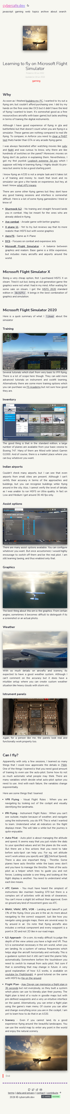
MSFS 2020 (49, 289)
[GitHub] (29, 1089)
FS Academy (34, 387)
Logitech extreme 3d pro (43, 160)
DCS (7, 241)
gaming (20, 11)
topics (36, 11)
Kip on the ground (31, 978)
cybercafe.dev (14, 5)
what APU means (26, 185)
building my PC (34, 100)
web (28, 11)
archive (45, 11)
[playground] (37, 1089)
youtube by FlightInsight (19, 974)
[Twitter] (33, 1089)
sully (64, 146)
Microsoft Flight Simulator (22, 246)
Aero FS (9, 236)
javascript (8, 11)
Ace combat (12, 221)
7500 (64, 765)
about (54, 11)
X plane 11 (11, 227)
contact (41, 1093)
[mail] (41, 1089)
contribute (52, 1093)
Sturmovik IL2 (13, 209)
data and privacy (25, 1093)
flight (11, 150)
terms (11, 1093)
